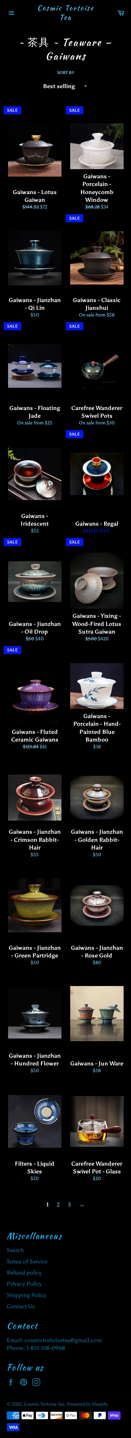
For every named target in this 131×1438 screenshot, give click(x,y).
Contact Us (21, 1306)
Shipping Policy (26, 1295)
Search (15, 1250)
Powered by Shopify (87, 1404)
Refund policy (24, 1272)
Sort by (65, 72)
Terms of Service (27, 1261)
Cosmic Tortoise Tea (65, 12)
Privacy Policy (24, 1283)
